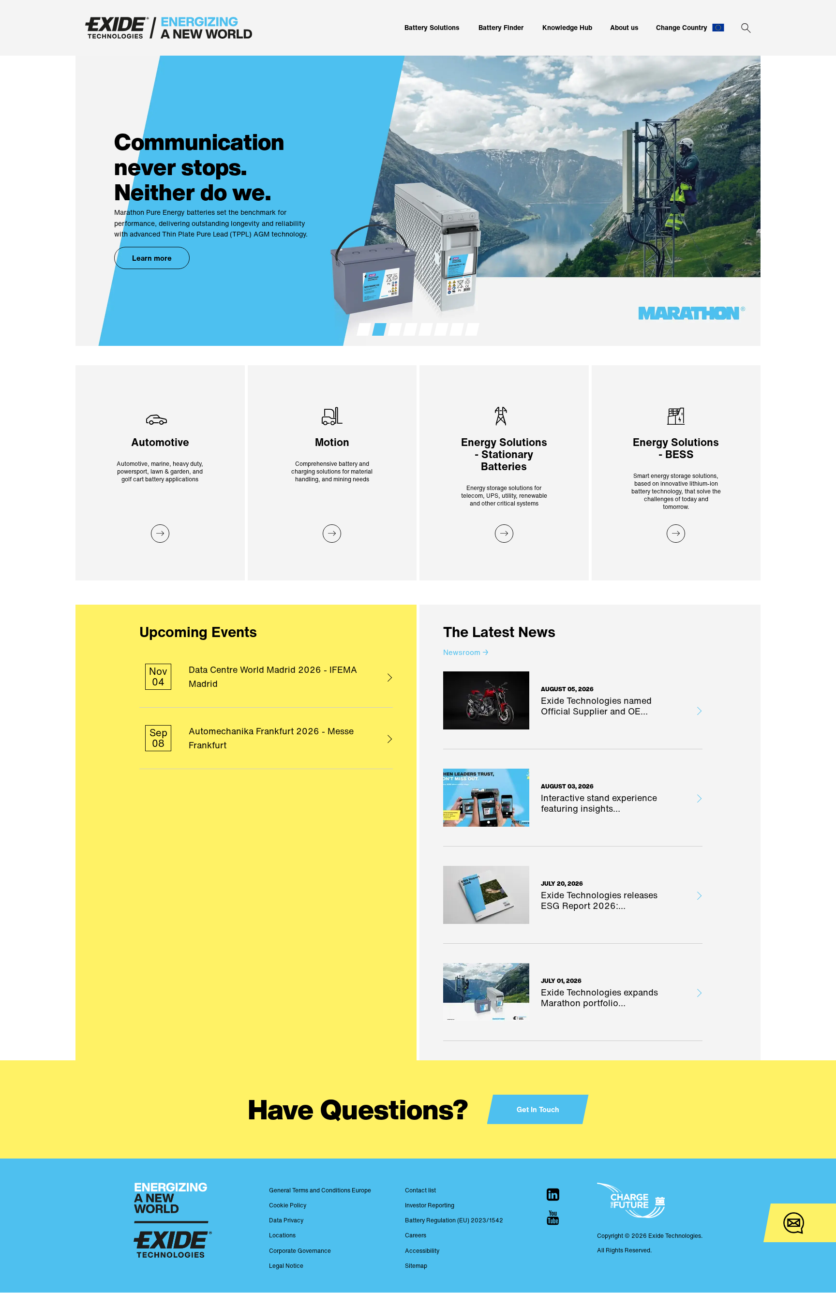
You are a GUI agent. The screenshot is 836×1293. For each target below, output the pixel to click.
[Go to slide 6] (441, 329)
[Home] (168, 28)
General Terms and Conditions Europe (320, 1190)
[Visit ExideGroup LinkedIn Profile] (553, 1194)
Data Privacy (286, 1220)
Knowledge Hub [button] (567, 27)
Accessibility (422, 1251)
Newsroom (466, 652)
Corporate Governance (300, 1251)
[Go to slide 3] (395, 329)
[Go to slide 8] (472, 329)
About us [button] (624, 27)
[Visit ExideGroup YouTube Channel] (553, 1217)
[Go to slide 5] (425, 329)
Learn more (152, 258)
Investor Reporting (429, 1205)
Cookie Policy (287, 1205)
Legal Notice (286, 1266)
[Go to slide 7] (456, 329)
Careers (415, 1235)
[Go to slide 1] (364, 329)
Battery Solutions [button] (432, 27)
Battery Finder (500, 27)
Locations (282, 1235)
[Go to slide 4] (410, 329)
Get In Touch (538, 1109)
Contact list (420, 1190)
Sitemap (416, 1266)
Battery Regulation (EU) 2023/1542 (454, 1220)
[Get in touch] (794, 1223)
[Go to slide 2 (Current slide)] (379, 329)
